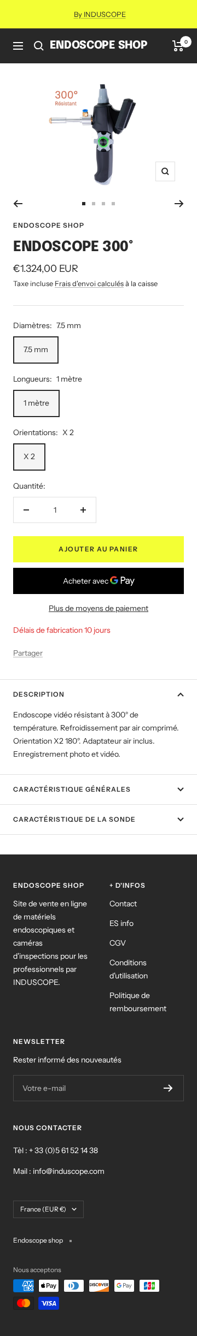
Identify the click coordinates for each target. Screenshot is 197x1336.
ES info (121, 923)
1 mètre (36, 403)
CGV (117, 943)
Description (39, 694)
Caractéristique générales (72, 789)
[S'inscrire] (168, 1088)
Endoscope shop (48, 225)
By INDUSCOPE (100, 14)
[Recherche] (39, 46)
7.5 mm (36, 349)
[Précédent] (17, 203)
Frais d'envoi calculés (89, 283)
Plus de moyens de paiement (98, 608)
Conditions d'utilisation (128, 969)
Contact (123, 904)
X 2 (29, 456)
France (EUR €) (43, 1209)
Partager (28, 653)
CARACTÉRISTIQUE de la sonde (74, 819)
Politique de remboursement (137, 1001)
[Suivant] (179, 203)
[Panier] (178, 45)
